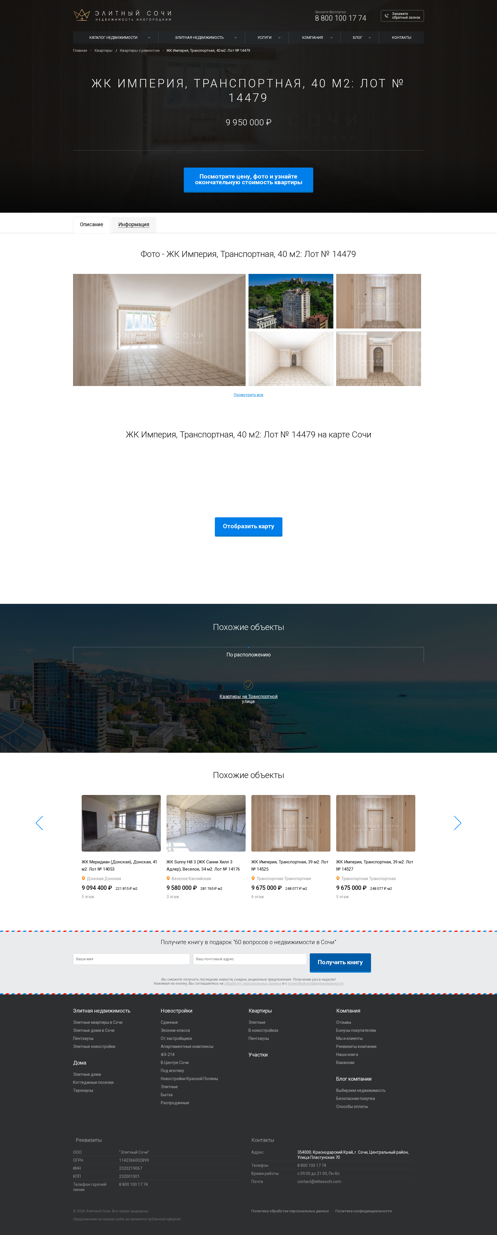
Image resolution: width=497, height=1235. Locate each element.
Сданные (169, 1022)
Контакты (401, 37)
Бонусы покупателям (356, 1030)
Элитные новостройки (94, 1046)
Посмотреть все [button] (248, 395)
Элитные (169, 1086)
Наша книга (347, 1054)
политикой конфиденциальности (315, 983)
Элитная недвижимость (101, 1011)
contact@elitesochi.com (319, 1181)
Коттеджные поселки (93, 1082)
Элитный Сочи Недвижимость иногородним (122, 15)
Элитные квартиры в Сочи (98, 1022)
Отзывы (343, 1022)
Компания (348, 1011)
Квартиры (260, 1011)
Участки (258, 1055)
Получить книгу (340, 962)
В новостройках (263, 1030)
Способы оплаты (352, 1106)
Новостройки (176, 1011)
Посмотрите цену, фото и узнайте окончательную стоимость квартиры (248, 179)
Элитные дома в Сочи (93, 1030)
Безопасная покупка (355, 1098)
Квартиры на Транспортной (248, 696)
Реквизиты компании (356, 1046)
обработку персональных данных (252, 983)
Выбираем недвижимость (361, 1090)
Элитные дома (87, 1074)
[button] (39, 823)
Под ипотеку (172, 1070)
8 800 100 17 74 (340, 18)
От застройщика (176, 1038)
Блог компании (354, 1079)
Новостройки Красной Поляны (189, 1078)
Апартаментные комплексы (187, 1046)
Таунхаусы (83, 1090)
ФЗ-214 (168, 1054)
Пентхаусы (83, 1038)
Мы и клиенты (349, 1038)
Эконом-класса (175, 1030)
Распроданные (175, 1102)
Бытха (167, 1094)
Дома (79, 1063)
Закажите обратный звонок (406, 16)
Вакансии (345, 1062)
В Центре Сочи (175, 1062)
